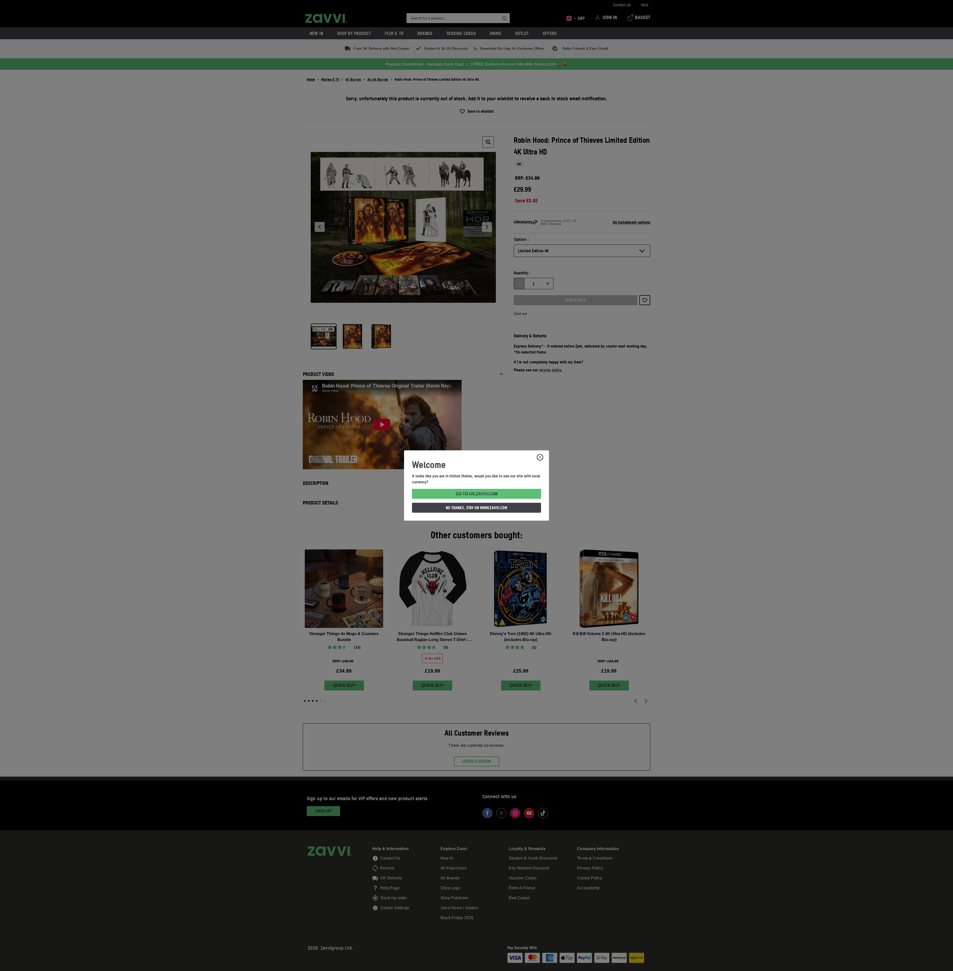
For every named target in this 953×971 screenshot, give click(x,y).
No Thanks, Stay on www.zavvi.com (476, 507)
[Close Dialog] (540, 457)
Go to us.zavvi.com (477, 494)
